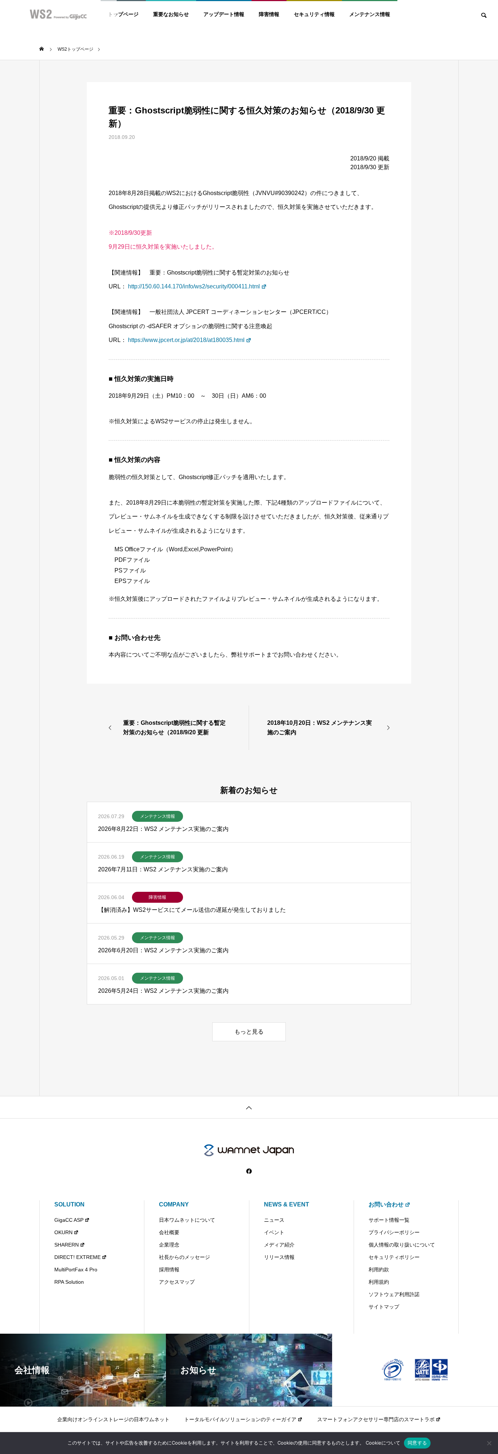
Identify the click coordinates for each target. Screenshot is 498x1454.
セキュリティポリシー (394, 1257)
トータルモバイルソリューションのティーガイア (240, 1419)
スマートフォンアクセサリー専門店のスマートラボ (376, 1419)
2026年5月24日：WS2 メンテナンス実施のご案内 (163, 991)
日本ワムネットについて (187, 1220)
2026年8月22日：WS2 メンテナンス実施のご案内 (163, 829)
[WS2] (58, 14)
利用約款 (379, 1269)
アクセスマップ (177, 1282)
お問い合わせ (386, 1204)
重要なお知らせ (171, 14)
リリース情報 (279, 1257)
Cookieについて (383, 1443)
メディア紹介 (279, 1245)
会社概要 (169, 1232)
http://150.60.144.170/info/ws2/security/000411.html (194, 286)
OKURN (63, 1232)
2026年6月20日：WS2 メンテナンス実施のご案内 (163, 950)
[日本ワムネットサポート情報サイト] (249, 1150)
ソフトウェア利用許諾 (394, 1294)
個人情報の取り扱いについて (402, 1245)
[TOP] (249, 1107)
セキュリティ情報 (314, 14)
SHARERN (66, 1245)
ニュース (274, 1220)
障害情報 (269, 14)
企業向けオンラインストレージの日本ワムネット (113, 1419)
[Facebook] (249, 1171)
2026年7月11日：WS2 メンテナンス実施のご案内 (163, 869)
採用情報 (169, 1269)
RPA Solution (69, 1282)
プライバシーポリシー (394, 1232)
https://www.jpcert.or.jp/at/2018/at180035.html (186, 340)
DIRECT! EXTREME (77, 1257)
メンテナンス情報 (369, 14)
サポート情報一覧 (389, 1220)
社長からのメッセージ (184, 1257)
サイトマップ (384, 1307)
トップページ (123, 14)
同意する (417, 1443)
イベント (274, 1232)
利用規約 (379, 1282)
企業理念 (169, 1245)
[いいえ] (489, 1443)
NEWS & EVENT (286, 1204)
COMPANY (174, 1204)
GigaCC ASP (68, 1220)
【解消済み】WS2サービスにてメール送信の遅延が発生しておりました (192, 910)
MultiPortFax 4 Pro (75, 1269)
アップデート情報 (223, 14)
